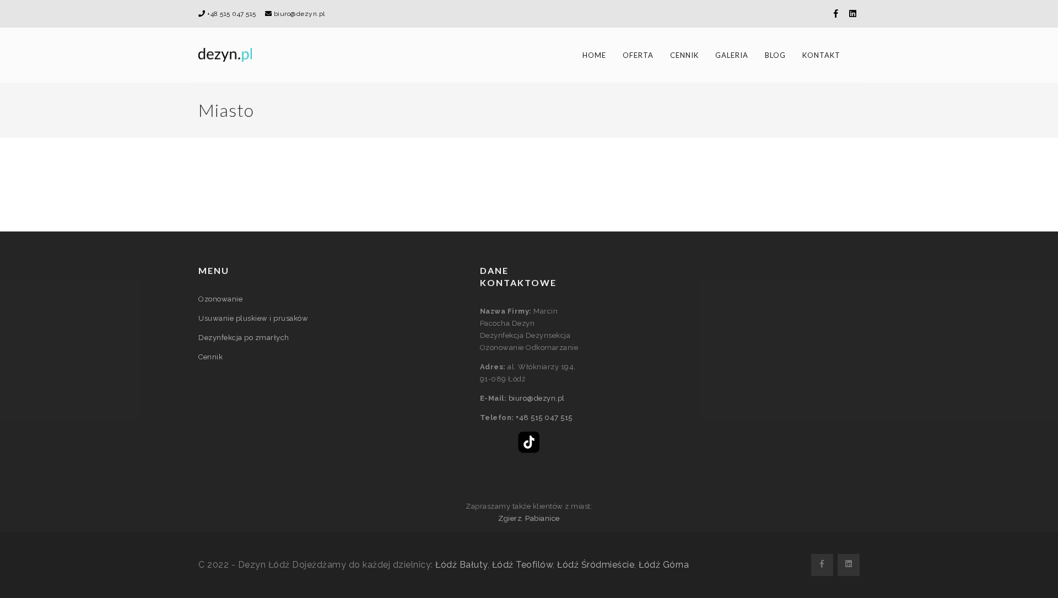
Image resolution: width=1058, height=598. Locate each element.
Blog (775, 55)
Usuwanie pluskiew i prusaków (253, 318)
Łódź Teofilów (522, 564)
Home (594, 55)
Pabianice (542, 518)
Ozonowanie (220, 299)
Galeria (731, 55)
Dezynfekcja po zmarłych (243, 337)
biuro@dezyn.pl (299, 14)
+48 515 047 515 (231, 14)
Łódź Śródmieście (595, 564)
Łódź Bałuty (461, 564)
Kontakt (821, 55)
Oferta (638, 55)
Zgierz (509, 518)
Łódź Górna (664, 564)
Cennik (684, 55)
